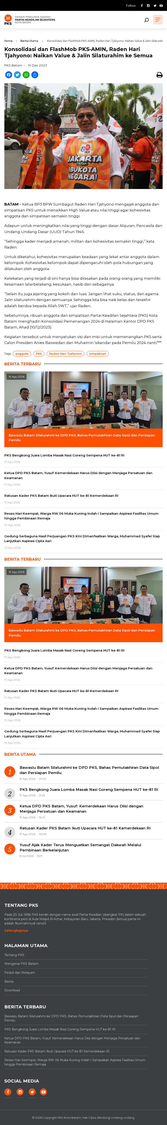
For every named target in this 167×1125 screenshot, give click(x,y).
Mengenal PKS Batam (21, 964)
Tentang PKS (14, 955)
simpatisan (97, 353)
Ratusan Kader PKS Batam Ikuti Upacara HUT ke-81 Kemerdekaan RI (85, 828)
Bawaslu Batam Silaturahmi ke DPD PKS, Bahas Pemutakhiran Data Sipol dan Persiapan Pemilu (89, 770)
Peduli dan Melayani (19, 973)
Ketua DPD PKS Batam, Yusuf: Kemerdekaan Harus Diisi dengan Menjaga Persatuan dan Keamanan (81, 809)
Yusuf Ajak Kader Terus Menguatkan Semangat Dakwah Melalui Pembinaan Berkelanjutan (80, 847)
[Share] (34, 75)
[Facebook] (8, 75)
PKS (39, 353)
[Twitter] (17, 75)
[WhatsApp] (26, 75)
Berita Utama (29, 41)
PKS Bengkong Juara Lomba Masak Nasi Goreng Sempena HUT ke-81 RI (89, 789)
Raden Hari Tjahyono (65, 353)
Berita (8, 982)
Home (8, 41)
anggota (21, 353)
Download (12, 990)
